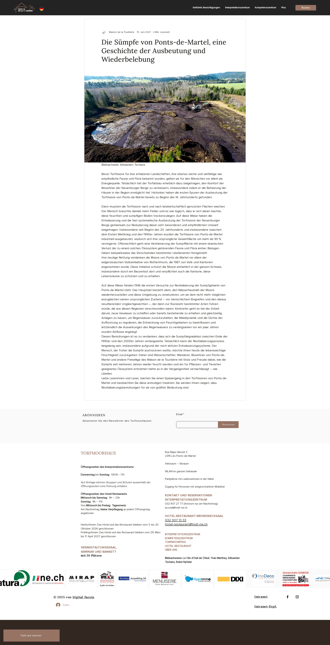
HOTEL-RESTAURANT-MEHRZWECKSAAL (195, 516)
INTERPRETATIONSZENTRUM (182, 534)
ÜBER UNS (171, 549)
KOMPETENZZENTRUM (179, 538)
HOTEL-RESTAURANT (178, 546)
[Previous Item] (6, 579)
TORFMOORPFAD (175, 542)
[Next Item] (324, 579)
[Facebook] (287, 597)
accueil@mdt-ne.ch (176, 507)
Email (179, 414)
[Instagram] (297, 597)
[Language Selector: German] (46, 9)
